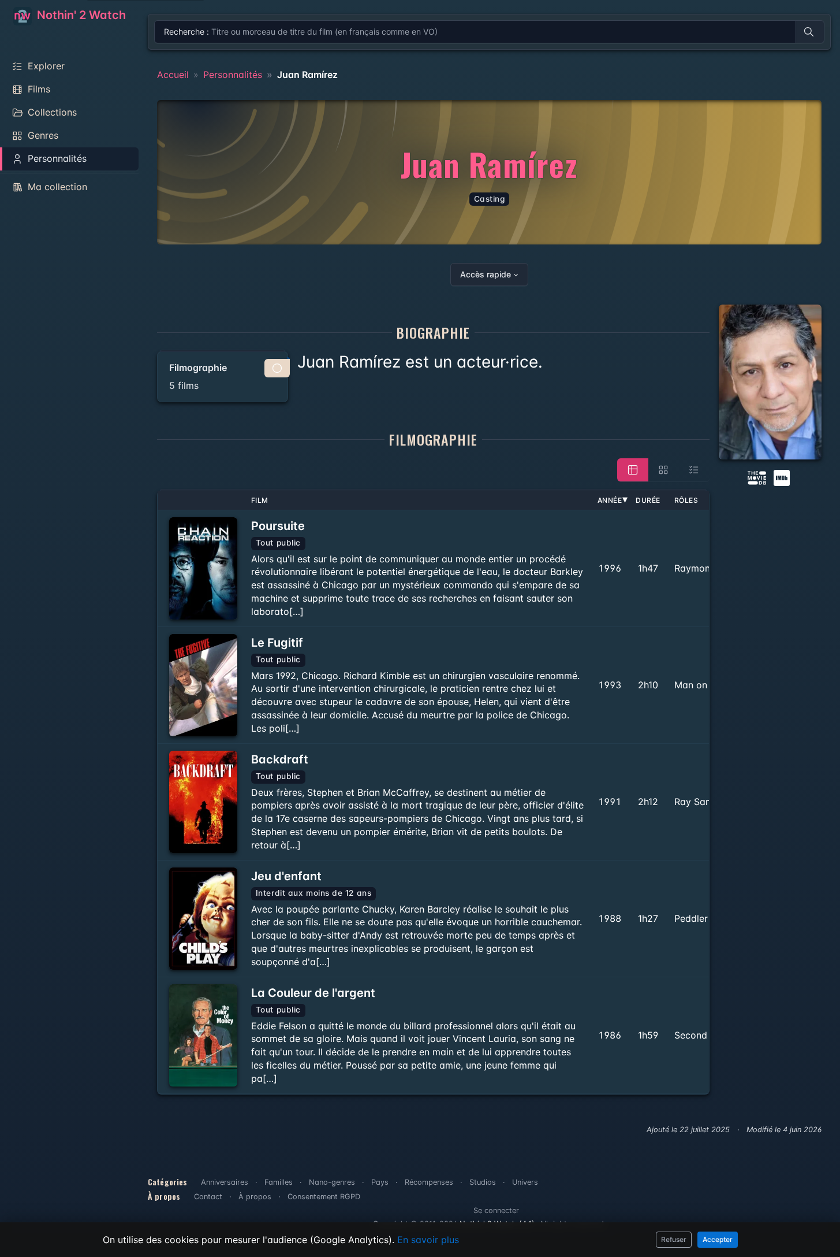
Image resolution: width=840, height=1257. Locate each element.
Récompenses (429, 1182)
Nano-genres (332, 1182)
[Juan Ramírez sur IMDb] (783, 477)
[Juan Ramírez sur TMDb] (757, 477)
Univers (525, 1182)
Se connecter (496, 1210)
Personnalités (232, 74)
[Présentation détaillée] (632, 469)
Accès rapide (485, 274)
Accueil (173, 74)
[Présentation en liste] (694, 469)
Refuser (673, 1239)
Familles (278, 1182)
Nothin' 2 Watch (80, 15)
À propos (254, 1196)
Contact (208, 1196)
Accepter (718, 1239)
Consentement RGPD (324, 1196)
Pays (380, 1182)
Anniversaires (224, 1182)
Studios (482, 1182)
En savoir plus (428, 1239)
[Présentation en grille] (663, 469)
